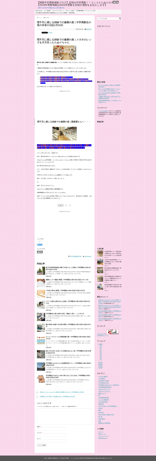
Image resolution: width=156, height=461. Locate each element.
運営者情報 (72, 12)
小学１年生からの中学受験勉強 (107, 406)
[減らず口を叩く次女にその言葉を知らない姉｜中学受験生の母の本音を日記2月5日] (41, 354)
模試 (99, 410)
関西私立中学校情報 (104, 423)
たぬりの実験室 (102, 376)
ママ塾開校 (101, 378)
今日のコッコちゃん (104, 391)
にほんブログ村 (101, 334)
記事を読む (49, 276)
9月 (101, 346)
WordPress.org (102, 438)
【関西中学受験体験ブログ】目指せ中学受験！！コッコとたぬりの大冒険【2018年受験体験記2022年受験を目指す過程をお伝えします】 (77, 3)
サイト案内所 (47, 10)
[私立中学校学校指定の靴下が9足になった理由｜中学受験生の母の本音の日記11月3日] (41, 271)
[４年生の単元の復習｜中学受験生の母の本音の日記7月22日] (41, 294)
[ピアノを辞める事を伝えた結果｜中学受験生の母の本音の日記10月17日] (41, 305)
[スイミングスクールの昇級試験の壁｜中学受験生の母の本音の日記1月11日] (41, 340)
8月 (101, 347)
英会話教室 (101, 419)
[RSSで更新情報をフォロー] (117, 2)
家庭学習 (101, 404)
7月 (101, 349)
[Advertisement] (64, 103)
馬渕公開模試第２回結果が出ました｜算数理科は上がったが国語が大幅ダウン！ (112, 278)
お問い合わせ (38, 10)
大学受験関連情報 (103, 397)
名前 (39, 426)
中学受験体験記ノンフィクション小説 (85, 10)
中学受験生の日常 (103, 383)
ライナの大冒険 (102, 111)
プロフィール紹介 (69, 10)
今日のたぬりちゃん (104, 389)
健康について (102, 393)
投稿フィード (102, 434)
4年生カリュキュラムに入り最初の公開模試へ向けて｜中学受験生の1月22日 (62, 392)
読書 (99, 421)
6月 (101, 351)
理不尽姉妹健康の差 (75, 256)
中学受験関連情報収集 (104, 387)
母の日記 (88, 29)
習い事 (100, 416)
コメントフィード (103, 436)
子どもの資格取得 (103, 400)
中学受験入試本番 (103, 380)
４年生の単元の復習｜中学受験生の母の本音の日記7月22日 (65, 290)
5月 (101, 352)
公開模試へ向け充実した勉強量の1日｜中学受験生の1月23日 (57, 396)
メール (39, 432)
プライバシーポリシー (58, 10)
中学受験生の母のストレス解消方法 (108, 385)
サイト (39, 438)
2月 (101, 358)
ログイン (101, 432)
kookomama (87, 256)
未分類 (100, 408)
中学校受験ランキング (102, 335)
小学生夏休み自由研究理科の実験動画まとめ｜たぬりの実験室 (51, 12)
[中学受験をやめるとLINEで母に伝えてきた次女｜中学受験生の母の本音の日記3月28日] (41, 379)
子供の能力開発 (102, 402)
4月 (101, 354)
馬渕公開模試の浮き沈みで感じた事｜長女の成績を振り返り (112, 286)
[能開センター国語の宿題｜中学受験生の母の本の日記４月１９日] (41, 283)
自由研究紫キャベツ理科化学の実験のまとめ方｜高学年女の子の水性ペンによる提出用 (112, 253)
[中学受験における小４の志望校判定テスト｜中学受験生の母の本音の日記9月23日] (41, 366)
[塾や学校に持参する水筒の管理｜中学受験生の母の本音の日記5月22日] (41, 328)
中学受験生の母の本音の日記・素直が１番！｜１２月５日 (65, 313)
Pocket (50, 32)
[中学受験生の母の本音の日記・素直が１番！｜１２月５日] (41, 317)
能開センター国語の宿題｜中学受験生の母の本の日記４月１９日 (67, 279)
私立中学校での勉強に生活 (106, 414)
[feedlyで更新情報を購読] (114, 2)
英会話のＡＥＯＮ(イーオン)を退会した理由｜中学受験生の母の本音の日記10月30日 (109, 301)
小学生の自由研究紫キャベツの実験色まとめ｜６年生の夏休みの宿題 (112, 261)
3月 (101, 356)
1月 (101, 359)
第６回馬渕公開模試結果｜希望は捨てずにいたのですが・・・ (112, 270)
